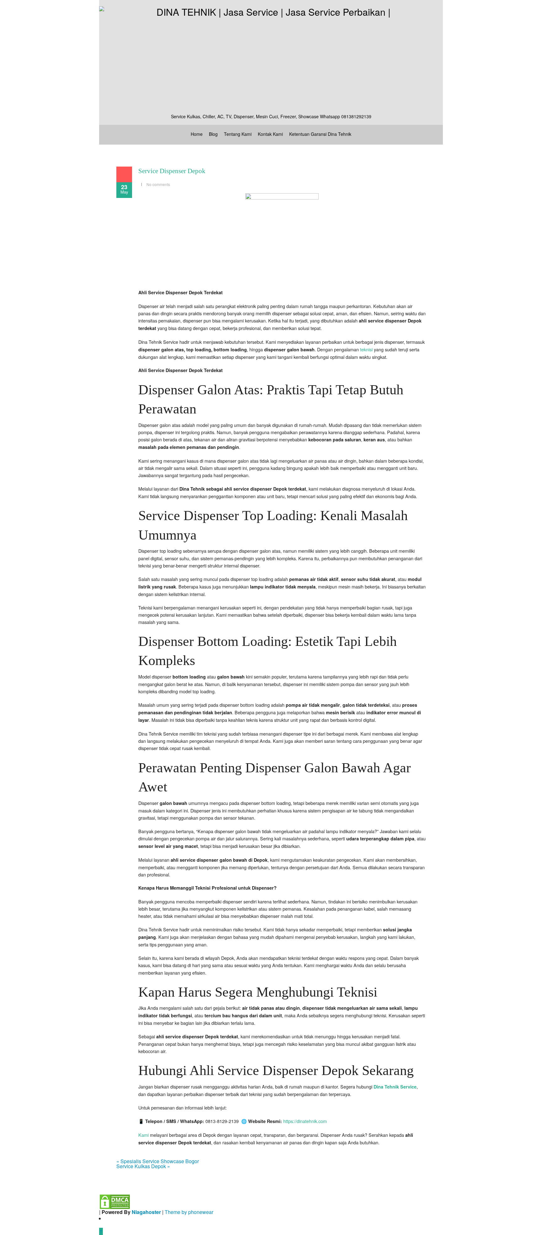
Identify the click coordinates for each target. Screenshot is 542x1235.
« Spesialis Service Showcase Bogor (157, 1161)
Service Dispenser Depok (171, 171)
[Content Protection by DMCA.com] (114, 1201)
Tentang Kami (238, 134)
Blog (213, 134)
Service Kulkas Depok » (143, 1166)
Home (197, 134)
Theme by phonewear (189, 1212)
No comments (158, 184)
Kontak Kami (270, 134)
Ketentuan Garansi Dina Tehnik (320, 134)
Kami (143, 1134)
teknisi (366, 349)
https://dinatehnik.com (305, 1121)
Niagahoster (146, 1212)
